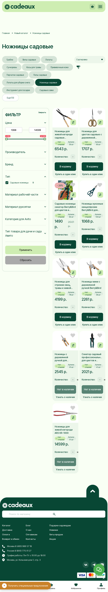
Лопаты (48, 59)
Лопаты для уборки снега (18, 82)
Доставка (7, 530)
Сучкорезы (12, 67)
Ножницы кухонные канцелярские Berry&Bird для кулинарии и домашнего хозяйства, (92, 207)
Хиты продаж (56, 534)
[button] (100, 6)
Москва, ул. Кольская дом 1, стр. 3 (24, 560)
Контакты (31, 539)
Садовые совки (47, 90)
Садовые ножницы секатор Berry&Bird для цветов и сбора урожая (65, 207)
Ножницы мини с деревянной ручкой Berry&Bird (91, 284)
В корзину (65, 166)
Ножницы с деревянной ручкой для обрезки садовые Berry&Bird (64, 357)
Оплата (6, 534)
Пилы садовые (40, 75)
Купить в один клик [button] (65, 174)
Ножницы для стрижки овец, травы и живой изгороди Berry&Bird (63, 285)
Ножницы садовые (48, 82)
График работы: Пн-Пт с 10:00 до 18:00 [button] (26, 555)
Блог (28, 525)
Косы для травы (33, 67)
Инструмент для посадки (18, 90)
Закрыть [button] (42, 112)
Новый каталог (21, 33)
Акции (52, 539)
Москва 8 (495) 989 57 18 (19, 546)
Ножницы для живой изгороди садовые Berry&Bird (64, 134)
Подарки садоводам (60, 525)
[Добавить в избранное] (72, 112)
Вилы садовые (29, 59)
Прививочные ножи (59, 67)
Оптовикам (31, 534)
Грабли (10, 59)
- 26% (60, 185)
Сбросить (26, 260)
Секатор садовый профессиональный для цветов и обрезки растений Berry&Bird (92, 357)
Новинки (53, 530)
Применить (25, 249)
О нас (29, 530)
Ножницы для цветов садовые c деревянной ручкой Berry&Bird (92, 134)
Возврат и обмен (10, 539)
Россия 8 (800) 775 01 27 (19, 550)
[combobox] (89, 59)
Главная (6, 33)
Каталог (6, 525)
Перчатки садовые (15, 75)
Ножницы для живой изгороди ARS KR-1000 (64, 429)
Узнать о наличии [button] (65, 397)
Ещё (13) (10, 98)
